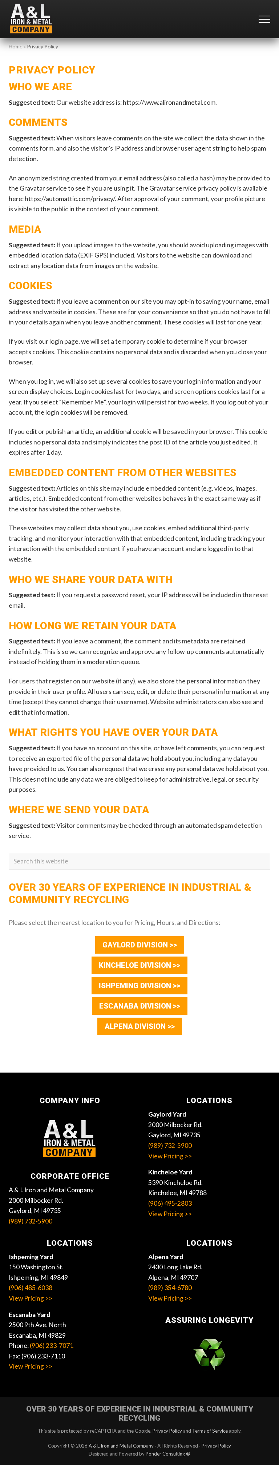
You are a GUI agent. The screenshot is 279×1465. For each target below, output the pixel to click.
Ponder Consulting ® (168, 1454)
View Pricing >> (170, 1156)
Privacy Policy (167, 1431)
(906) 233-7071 (51, 1345)
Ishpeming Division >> (139, 985)
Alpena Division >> (140, 1026)
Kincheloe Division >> (139, 965)
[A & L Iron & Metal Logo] (70, 1139)
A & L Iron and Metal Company (121, 1446)
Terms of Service (210, 1431)
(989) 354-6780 (170, 1288)
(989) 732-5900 (30, 1221)
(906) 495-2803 (170, 1203)
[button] (264, 19)
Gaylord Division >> (139, 945)
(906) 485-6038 (30, 1288)
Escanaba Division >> (139, 1006)
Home (16, 46)
